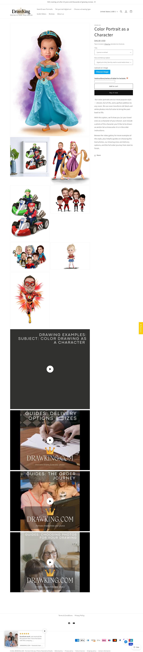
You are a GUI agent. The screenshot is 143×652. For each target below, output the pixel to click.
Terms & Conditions (66, 615)
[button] (121, 11)
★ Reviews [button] (141, 328)
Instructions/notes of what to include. (110, 78)
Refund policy (59, 651)
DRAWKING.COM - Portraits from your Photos (28, 651)
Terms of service (80, 651)
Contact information (104, 651)
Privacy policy (69, 651)
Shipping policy (91, 651)
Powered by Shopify (47, 651)
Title (95, 48)
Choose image (102, 72)
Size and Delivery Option (102, 58)
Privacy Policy (79, 615)
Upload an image (101, 68)
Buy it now (113, 93)
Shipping (107, 44)
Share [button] (99, 155)
